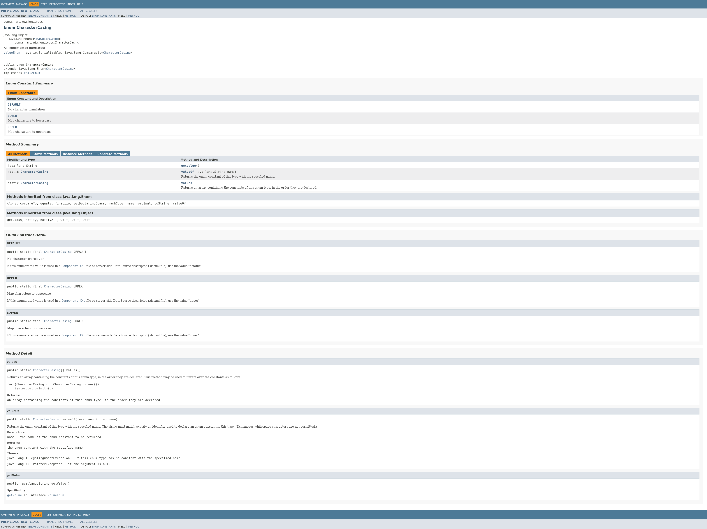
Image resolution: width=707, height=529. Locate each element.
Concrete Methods (112, 154)
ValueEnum (12, 52)
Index (71, 4)
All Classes (89, 10)
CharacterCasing (46, 39)
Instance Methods (77, 154)
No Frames (65, 10)
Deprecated (57, 4)
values (186, 183)
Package (21, 4)
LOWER (12, 116)
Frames (51, 10)
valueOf (187, 172)
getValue (188, 165)
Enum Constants (40, 15)
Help (80, 4)
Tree (44, 4)
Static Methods (45, 154)
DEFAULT (14, 104)
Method (70, 15)
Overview (7, 4)
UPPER (12, 127)
